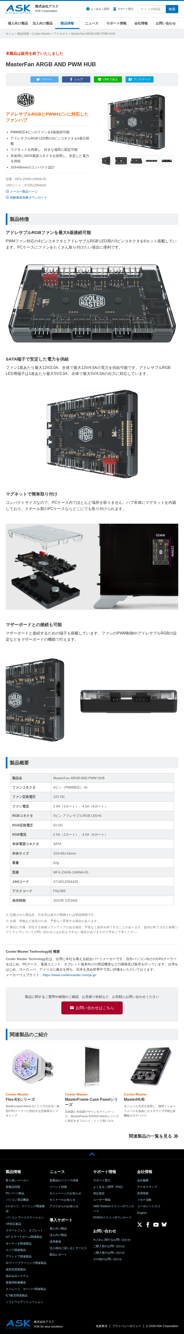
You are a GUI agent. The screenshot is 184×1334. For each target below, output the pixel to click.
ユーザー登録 (101, 1199)
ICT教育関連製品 (17, 1295)
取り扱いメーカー (17, 1180)
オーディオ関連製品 (19, 1243)
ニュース (91, 23)
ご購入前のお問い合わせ (109, 1246)
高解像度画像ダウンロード (28, 197)
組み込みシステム (17, 1276)
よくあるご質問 (100, 8)
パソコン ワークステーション (25, 1217)
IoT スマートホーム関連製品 (24, 1237)
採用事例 (55, 1241)
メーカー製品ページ (24, 191)
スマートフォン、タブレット (24, 1230)
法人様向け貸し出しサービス (68, 1248)
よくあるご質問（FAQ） (109, 1187)
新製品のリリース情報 (64, 1180)
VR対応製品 (13, 1224)
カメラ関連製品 (16, 1250)
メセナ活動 (144, 1199)
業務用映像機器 (16, 1282)
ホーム (10, 33)
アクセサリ (61, 33)
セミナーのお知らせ (62, 1199)
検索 (172, 9)
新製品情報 (13, 1187)
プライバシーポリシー (126, 1326)
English (142, 1213)
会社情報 (141, 23)
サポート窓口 (125, 8)
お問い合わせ (166, 23)
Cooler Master (41, 33)
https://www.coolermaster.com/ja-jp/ (69, 975)
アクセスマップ (147, 1187)
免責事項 (101, 1326)
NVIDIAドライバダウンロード (112, 1217)
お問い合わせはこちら (95, 1008)
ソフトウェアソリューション (24, 1302)
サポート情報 (116, 23)
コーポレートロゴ (148, 1206)
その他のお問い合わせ (107, 1259)
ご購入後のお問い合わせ (109, 1252)
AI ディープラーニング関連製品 (26, 1263)
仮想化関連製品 (16, 1269)
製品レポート (58, 1254)
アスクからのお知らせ (64, 1206)
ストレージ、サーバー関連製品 (26, 1289)
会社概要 (143, 1180)
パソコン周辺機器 (17, 1199)
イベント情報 (58, 1187)
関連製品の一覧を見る (150, 1136)
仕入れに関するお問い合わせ (112, 1239)
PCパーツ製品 (15, 1193)
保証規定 (99, 1193)
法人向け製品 (43, 23)
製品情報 (67, 23)
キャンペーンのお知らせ (65, 1193)
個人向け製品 (18, 23)
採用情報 (143, 1193)
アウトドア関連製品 (19, 1256)
